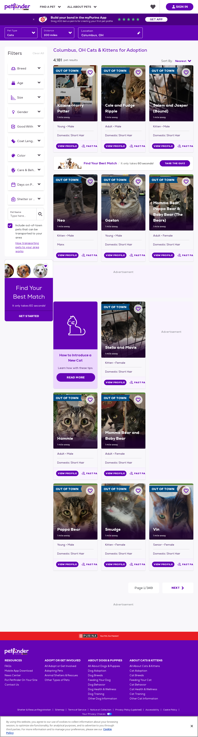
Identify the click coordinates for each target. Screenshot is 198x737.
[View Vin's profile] (171, 511)
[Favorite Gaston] (138, 181)
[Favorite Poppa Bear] (90, 490)
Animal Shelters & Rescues (61, 675)
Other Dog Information (102, 698)
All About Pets (79, 7)
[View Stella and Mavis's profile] (123, 330)
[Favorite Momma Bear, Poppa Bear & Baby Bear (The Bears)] (186, 181)
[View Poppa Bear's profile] (75, 511)
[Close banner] (34, 19)
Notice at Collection (100, 709)
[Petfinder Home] (17, 7)
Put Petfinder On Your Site (21, 680)
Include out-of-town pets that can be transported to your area (28, 231)
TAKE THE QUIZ (175, 163)
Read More (76, 377)
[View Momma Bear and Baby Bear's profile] (123, 420)
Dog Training (96, 694)
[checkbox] (10, 225)
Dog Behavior (96, 684)
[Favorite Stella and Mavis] (138, 309)
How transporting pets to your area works (27, 247)
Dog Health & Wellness (102, 689)
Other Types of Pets (57, 680)
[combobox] (21, 32)
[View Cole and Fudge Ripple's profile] (123, 93)
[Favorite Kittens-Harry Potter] (90, 72)
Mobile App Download (19, 670)
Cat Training (137, 694)
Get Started (29, 316)
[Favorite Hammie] (90, 399)
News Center (13, 675)
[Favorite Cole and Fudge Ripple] (138, 72)
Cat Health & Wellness (143, 689)
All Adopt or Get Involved (60, 666)
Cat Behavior (138, 684)
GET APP (156, 19)
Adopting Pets (54, 670)
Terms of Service (77, 709)
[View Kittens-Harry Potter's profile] (75, 93)
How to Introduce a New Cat (75, 358)
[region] (99, 726)
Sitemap (59, 709)
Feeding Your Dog (99, 680)
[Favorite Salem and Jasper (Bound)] (186, 72)
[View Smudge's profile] (123, 511)
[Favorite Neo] (90, 181)
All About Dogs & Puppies (104, 666)
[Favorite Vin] (186, 490)
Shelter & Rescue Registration (34, 709)
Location (87, 31)
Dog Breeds (95, 675)
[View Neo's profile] (75, 202)
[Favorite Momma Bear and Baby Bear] (138, 399)
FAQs (8, 666)
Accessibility (152, 709)
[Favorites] (153, 7)
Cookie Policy (170, 709)
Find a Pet (47, 7)
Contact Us (12, 684)
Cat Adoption (138, 670)
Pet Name (15, 212)
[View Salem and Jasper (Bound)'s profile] (171, 93)
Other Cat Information (144, 698)
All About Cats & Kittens (145, 666)
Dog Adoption (97, 670)
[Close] (192, 726)
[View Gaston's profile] (123, 202)
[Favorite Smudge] (138, 490)
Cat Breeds (137, 675)
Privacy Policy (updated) (128, 709)
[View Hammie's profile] (75, 420)
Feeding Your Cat (141, 680)
